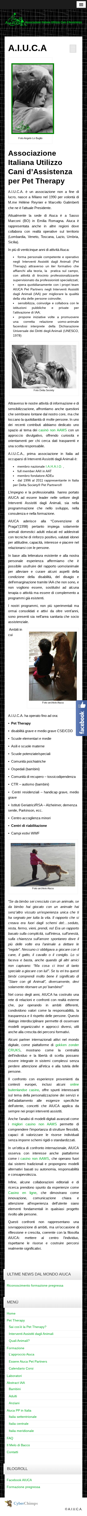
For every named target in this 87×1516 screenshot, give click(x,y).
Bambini (15, 1389)
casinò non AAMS (53, 430)
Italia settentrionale (23, 1417)
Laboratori (14, 1376)
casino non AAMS (34, 1158)
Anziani (14, 1403)
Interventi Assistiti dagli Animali (31, 1334)
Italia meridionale (21, 1431)
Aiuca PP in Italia (19, 1410)
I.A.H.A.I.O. (54, 466)
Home (11, 1313)
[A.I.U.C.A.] (43, 19)
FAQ (10, 1438)
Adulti (13, 1396)
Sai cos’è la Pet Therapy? (27, 1327)
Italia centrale (19, 1423)
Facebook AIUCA (19, 1480)
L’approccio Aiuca (21, 1354)
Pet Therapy (16, 1320)
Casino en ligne (22, 1193)
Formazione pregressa (23, 1487)
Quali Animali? (19, 1340)
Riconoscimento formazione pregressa (35, 1285)
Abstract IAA (16, 1383)
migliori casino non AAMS (34, 1124)
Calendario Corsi (21, 1368)
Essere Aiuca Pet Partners (28, 1361)
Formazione (15, 1348)
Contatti (12, 1452)
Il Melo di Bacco (18, 1445)
